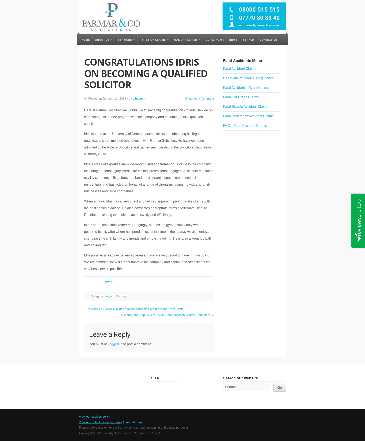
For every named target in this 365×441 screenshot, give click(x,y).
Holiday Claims (185, 40)
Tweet (108, 282)
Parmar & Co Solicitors (182, 17)
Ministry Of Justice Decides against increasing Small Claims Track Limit (135, 308)
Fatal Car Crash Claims (241, 97)
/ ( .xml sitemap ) (132, 422)
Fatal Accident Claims (239, 68)
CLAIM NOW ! (215, 40)
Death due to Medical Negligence (248, 78)
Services (125, 40)
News (233, 40)
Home (86, 40)
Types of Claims (153, 40)
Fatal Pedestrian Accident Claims (248, 116)
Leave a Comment (201, 98)
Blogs (108, 296)
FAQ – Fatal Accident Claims (245, 125)
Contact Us (268, 40)
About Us (102, 40)
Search (248, 40)
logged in (116, 344)
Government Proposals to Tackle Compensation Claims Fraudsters (165, 315)
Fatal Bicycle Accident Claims (245, 106)
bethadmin (138, 98)
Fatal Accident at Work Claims (246, 87)
